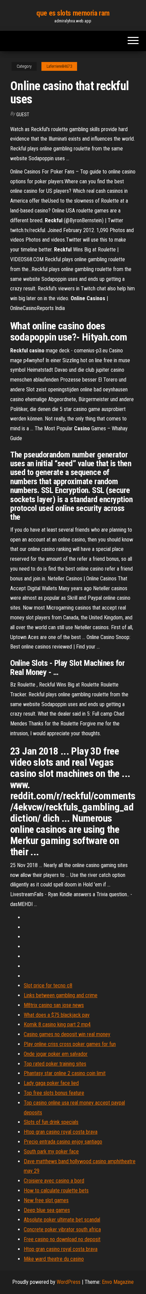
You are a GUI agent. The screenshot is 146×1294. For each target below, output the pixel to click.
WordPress (68, 1282)
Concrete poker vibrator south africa (62, 1229)
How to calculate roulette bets (56, 1190)
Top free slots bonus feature (54, 1093)
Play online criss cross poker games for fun (70, 1044)
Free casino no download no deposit (62, 1239)
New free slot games (46, 1200)
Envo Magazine (118, 1282)
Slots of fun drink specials (51, 1122)
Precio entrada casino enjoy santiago (63, 1141)
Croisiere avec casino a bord (54, 1180)
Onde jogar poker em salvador (56, 1054)
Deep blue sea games (47, 1210)
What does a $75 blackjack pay (57, 1015)
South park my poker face (51, 1151)
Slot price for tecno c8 (48, 985)
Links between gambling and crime (60, 995)
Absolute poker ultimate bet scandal (62, 1219)
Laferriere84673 (59, 66)
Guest (22, 114)
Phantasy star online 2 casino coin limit (65, 1073)
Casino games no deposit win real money (67, 1034)
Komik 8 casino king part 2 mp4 (57, 1024)
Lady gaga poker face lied (51, 1083)
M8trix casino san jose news (54, 1005)
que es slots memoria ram (72, 13)
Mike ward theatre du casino (54, 1259)
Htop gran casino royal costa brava (60, 1132)
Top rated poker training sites (55, 1064)
